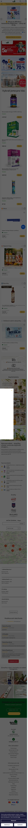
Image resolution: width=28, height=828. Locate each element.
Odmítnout (7, 824)
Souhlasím (20, 824)
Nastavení (13, 820)
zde (19, 817)
